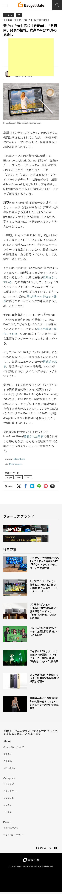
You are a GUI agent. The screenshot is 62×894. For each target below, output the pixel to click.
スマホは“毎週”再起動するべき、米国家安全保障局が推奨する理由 (44, 678)
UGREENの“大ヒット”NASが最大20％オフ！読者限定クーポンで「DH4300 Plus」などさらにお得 (44, 611)
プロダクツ (8, 784)
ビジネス (7, 812)
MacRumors (15, 463)
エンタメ (7, 805)
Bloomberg (19, 458)
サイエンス (8, 798)
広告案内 (7, 761)
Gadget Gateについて (13, 747)
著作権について (10, 828)
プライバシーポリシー (13, 835)
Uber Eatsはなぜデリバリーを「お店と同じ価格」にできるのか (44, 631)
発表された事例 (33, 436)
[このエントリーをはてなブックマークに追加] (32, 486)
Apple (9, 477)
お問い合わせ (9, 768)
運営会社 (7, 754)
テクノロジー (9, 791)
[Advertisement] (31, 57)
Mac (19, 477)
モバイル (8, 15)
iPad (28, 477)
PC (19, 15)
